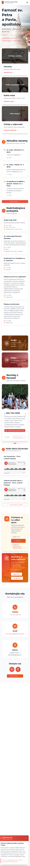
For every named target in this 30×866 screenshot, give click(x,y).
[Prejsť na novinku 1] (11, 443)
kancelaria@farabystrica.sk (15, 634)
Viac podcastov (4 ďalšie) (16, 504)
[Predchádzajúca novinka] (4, 414)
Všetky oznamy (14, 201)
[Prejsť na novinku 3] (15, 443)
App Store (17, 574)
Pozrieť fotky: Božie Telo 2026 (16, 430)
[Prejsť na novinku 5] (18, 443)
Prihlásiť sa (18, 540)
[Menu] (27, 2)
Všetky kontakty (13, 676)
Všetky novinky (18, 437)
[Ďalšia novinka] (25, 414)
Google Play (17, 578)
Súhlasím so (17, 546)
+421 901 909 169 (15, 615)
